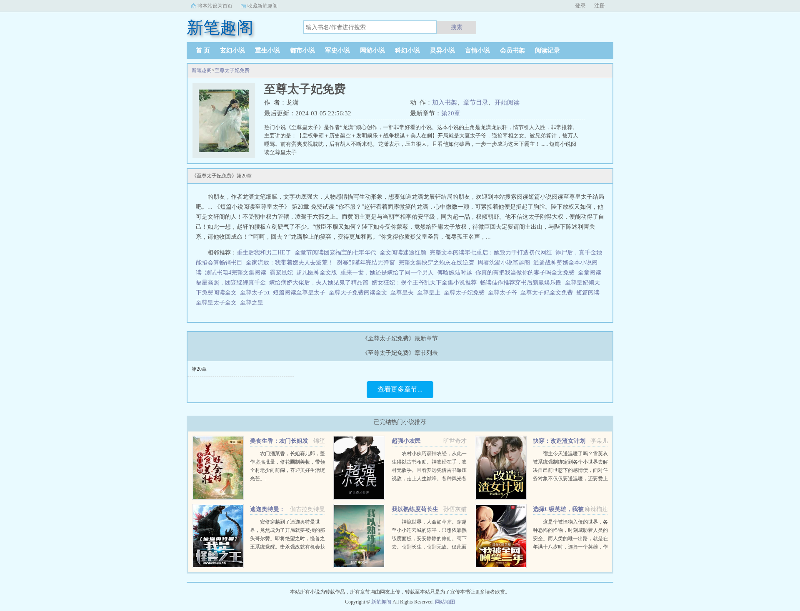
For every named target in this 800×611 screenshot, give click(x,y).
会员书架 (512, 50)
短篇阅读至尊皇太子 (301, 292)
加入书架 (444, 102)
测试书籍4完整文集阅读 (235, 272)
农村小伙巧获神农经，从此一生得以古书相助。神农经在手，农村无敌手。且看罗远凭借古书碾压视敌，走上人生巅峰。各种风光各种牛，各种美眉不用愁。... (429, 470)
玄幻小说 (232, 50)
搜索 (456, 27)
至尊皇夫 (403, 292)
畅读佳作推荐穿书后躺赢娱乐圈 (521, 282)
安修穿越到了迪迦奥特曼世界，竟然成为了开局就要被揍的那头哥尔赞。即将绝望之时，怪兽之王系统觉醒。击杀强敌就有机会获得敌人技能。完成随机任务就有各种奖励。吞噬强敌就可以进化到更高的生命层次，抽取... (287, 547)
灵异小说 (442, 50)
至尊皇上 (430, 292)
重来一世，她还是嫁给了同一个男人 (387, 272)
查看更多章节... (400, 389)
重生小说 (267, 50)
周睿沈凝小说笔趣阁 (504, 262)
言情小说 (477, 50)
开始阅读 (507, 102)
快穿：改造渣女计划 (559, 441)
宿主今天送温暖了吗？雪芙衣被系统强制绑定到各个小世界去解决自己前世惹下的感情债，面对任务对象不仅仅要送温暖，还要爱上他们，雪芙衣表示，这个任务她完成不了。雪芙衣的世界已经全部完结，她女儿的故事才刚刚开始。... (570, 478)
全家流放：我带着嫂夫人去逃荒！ (289, 262)
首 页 (203, 50)
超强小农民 (406, 441)
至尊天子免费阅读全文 (359, 292)
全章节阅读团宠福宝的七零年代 (335, 252)
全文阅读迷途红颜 (403, 252)
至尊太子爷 (504, 292)
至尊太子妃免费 (232, 70)
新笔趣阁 (202, 70)
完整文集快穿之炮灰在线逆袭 (436, 262)
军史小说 (337, 50)
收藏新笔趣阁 (263, 6)
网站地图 (445, 602)
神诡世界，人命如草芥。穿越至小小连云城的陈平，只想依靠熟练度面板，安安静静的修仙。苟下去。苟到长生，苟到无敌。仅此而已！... (429, 538)
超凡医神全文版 (316, 272)
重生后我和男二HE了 (264, 252)
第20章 (450, 113)
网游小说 (372, 50)
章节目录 (475, 102)
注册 (599, 5)
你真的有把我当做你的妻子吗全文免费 (525, 272)
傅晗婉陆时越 (454, 272)
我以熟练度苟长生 (415, 509)
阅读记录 (547, 50)
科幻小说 (407, 50)
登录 (580, 5)
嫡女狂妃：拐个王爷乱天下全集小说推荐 (424, 282)
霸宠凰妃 (281, 272)
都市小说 (302, 50)
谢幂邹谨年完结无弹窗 (366, 262)
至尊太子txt (256, 292)
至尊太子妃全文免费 (548, 292)
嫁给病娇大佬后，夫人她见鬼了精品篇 (318, 282)
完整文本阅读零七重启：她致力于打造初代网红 (491, 252)
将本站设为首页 (215, 6)
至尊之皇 (253, 302)
